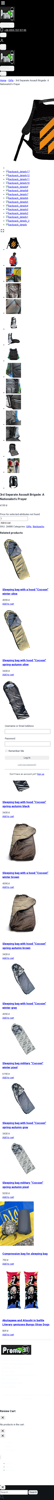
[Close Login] (2, 1431)
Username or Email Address (19, 726)
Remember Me (16, 751)
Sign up (40, 774)
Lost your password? (27, 765)
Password (10, 738)
